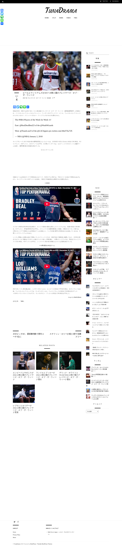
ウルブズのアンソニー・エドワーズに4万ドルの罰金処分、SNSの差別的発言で (100, 288)
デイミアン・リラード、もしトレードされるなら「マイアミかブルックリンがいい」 (101, 206)
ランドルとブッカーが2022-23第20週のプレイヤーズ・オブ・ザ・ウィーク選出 (46, 376)
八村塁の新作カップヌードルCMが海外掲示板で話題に (100, 390)
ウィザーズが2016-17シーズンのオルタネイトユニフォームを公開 (100, 397)
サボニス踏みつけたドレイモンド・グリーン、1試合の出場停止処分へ (101, 256)
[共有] (2, 23)
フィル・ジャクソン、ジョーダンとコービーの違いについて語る (100, 325)
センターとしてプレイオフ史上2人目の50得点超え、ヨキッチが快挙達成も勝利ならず (101, 223)
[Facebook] (2, 10)
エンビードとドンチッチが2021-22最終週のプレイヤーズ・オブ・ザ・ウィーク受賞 (97, 383)
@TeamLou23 (26, 131)
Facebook (115, 1)
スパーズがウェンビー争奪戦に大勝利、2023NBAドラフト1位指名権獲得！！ (101, 215)
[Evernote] (2, 17)
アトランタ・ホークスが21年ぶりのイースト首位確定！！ (99, 369)
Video (68, 17)
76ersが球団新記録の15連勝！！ (99, 375)
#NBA (21, 120)
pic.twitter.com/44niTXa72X (60, 131)
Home (47, 17)
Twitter (105, 1)
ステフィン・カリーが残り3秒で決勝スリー (65, 335)
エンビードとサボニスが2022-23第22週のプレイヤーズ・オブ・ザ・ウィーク (23, 376)
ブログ (54, 17)
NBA (22, 301)
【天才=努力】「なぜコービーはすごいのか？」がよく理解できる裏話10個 (100, 316)
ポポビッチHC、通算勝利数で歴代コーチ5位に (28, 335)
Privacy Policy (16, 534)
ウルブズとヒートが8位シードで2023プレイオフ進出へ (101, 263)
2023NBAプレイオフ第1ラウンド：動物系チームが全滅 (101, 232)
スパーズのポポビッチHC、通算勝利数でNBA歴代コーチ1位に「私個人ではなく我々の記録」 (100, 67)
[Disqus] (47, 442)
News (61, 17)
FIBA (75, 17)
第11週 (49, 98)
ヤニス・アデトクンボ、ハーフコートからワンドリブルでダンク (100, 341)
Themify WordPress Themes (44, 544)
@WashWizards (46, 125)
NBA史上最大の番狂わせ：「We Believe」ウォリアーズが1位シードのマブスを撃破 (99, 75)
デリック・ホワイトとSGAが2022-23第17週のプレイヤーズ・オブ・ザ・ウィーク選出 (69, 376)
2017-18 (25, 98)
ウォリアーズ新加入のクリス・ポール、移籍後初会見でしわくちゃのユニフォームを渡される (101, 197)
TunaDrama (17, 544)
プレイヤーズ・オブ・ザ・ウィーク (37, 98)
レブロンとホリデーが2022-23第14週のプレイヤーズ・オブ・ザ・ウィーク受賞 (23, 409)
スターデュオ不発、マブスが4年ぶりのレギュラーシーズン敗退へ (101, 271)
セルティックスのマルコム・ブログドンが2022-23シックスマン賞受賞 (101, 248)
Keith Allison (77, 297)
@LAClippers (42, 131)
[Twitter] (2, 13)
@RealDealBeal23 (27, 125)
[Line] (2, 20)
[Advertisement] (61, 32)
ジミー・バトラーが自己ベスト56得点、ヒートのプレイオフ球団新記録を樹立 (101, 240)
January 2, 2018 (36, 136)
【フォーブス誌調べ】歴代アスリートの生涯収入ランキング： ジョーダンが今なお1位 (100, 296)
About (14, 537)
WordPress (33, 544)
